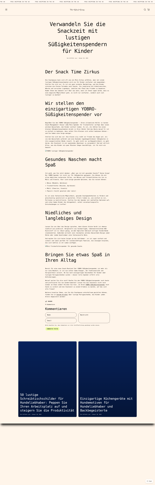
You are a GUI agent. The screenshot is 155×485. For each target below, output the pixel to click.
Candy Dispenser (26, 434)
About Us (92, 431)
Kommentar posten (52, 329)
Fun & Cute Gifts (25, 448)
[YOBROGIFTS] (77, 9)
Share (50, 301)
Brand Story (92, 434)
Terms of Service (62, 442)
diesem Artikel (62, 294)
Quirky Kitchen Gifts (26, 445)
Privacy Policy (92, 442)
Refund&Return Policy (63, 448)
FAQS (92, 440)
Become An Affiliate (62, 437)
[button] (145, 9)
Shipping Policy (63, 445)
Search (62, 434)
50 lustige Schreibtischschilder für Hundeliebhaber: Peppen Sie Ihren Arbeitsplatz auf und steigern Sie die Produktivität (47, 402)
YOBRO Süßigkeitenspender (95, 285)
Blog (92, 437)
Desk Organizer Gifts (26, 440)
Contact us (63, 431)
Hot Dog (26, 431)
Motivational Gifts (25, 451)
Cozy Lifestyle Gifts (26, 442)
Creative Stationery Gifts (26, 437)
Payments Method (63, 440)
